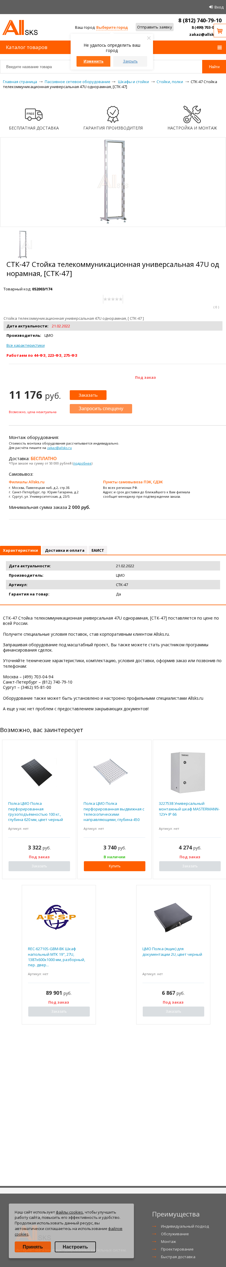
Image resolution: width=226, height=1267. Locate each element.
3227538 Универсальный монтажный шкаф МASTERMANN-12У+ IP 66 (189, 809)
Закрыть (130, 61)
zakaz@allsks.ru (205, 34)
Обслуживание (175, 1233)
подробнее (82, 463)
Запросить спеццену (101, 408)
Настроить (75, 1246)
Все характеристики (25, 345)
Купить (115, 866)
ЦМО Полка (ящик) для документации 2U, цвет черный (172, 951)
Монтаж (168, 1241)
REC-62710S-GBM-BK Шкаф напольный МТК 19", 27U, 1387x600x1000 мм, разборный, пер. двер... (56, 957)
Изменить (94, 61)
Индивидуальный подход (185, 1226)
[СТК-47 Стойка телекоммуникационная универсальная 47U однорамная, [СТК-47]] (113, 224)
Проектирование (177, 1249)
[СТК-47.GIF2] (22, 244)
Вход (219, 7)
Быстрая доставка (178, 1256)
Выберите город (112, 27)
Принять (33, 1246)
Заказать (88, 395)
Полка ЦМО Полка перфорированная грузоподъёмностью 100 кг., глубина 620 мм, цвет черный (35, 811)
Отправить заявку (154, 27)
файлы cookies (69, 1212)
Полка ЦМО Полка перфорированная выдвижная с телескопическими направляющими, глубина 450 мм (114, 812)
